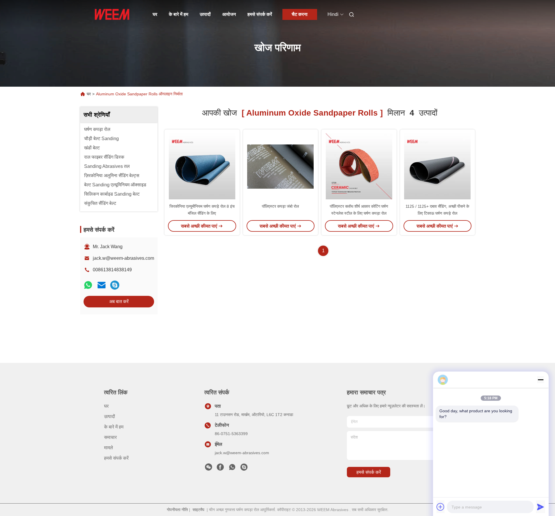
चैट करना (300, 14)
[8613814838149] (232, 468)
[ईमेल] (101, 285)
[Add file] (440, 506)
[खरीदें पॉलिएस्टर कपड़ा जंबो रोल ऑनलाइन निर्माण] (280, 166)
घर (155, 14)
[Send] (540, 506)
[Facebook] (220, 468)
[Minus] (540, 379)
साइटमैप (198, 509)
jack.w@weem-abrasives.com (123, 258)
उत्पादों (205, 14)
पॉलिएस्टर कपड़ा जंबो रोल (280, 206)
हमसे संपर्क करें (259, 14)
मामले (108, 447)
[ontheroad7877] (115, 285)
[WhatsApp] (88, 285)
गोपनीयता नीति (177, 509)
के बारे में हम (178, 14)
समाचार (110, 437)
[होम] (112, 14)
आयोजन (229, 14)
